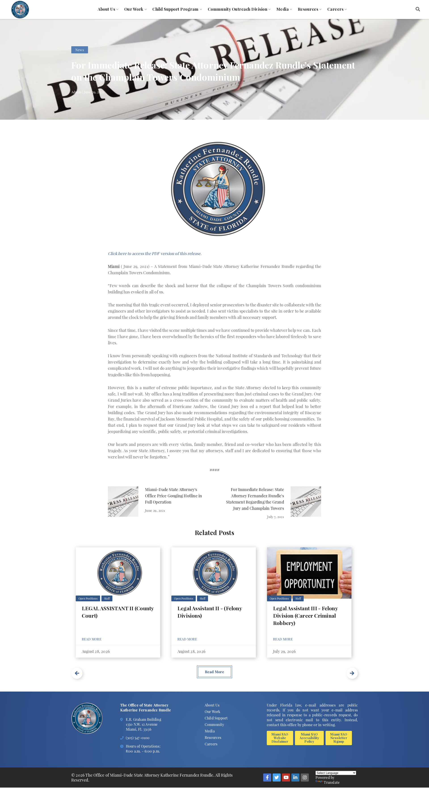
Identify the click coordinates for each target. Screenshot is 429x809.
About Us (106, 9)
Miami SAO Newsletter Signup (338, 738)
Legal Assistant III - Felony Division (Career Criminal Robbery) (305, 615)
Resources (308, 9)
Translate (332, 782)
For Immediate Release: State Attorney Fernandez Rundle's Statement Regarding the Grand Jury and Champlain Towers (255, 499)
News (79, 50)
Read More (91, 639)
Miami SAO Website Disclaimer (279, 738)
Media (282, 9)
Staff (107, 598)
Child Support (216, 718)
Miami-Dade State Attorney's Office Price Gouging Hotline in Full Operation (173, 496)
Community (214, 724)
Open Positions (87, 598)
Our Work (133, 9)
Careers (335, 9)
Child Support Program (175, 9)
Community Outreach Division (237, 9)
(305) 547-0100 (138, 737)
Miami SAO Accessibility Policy (309, 738)
